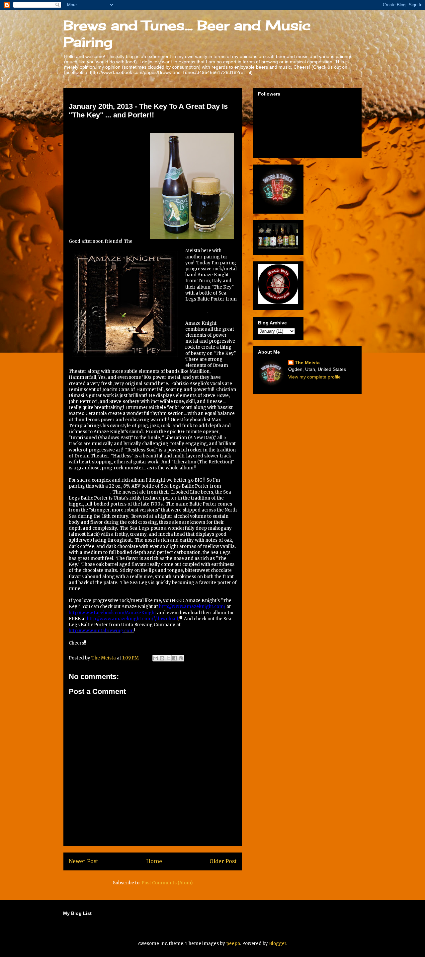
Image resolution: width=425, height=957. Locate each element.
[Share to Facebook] (174, 658)
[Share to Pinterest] (181, 658)
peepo (233, 943)
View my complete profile (314, 376)
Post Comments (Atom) (167, 883)
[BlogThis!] (162, 658)
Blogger (277, 943)
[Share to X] (168, 658)
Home (154, 861)
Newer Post (83, 861)
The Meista (307, 362)
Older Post (223, 861)
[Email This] (155, 658)
